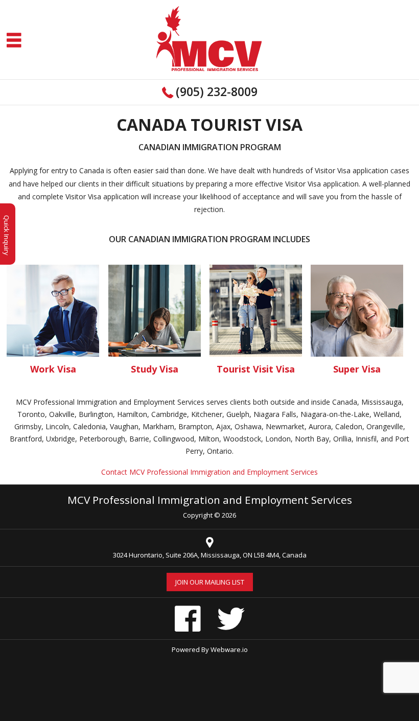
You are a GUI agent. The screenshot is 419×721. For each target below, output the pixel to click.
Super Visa (357, 369)
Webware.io (229, 649)
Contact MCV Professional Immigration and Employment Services (209, 472)
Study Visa (154, 369)
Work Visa (53, 369)
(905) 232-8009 (217, 91)
